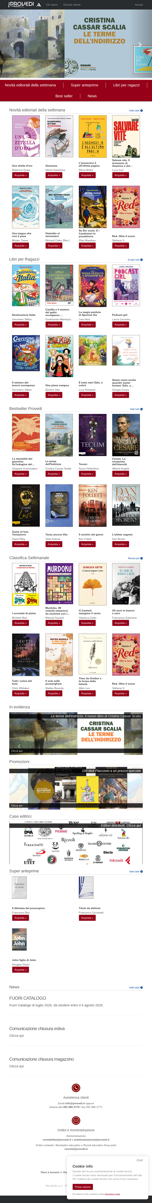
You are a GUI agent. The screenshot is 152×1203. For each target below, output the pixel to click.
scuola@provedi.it (76, 1148)
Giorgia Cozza (120, 389)
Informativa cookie (112, 1194)
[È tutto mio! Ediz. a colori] (93, 349)
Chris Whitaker (20, 688)
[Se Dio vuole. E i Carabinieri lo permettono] (93, 206)
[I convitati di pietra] (25, 584)
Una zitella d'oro (22, 165)
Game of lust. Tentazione (20, 533)
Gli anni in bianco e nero (123, 612)
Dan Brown (118, 538)
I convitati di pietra (24, 613)
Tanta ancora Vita (56, 534)
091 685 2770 (71, 1107)
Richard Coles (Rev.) (57, 240)
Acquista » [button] (20, 175)
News (92, 96)
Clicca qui (16, 1035)
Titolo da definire (89, 908)
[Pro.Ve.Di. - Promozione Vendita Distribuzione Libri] (24, 4)
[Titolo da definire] (86, 887)
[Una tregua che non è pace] (25, 206)
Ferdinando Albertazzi (58, 319)
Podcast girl (119, 315)
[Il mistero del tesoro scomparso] (26, 352)
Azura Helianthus (89, 468)
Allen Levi (84, 688)
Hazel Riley (18, 538)
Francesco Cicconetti (91, 912)
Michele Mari (19, 617)
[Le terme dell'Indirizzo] (59, 434)
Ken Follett (85, 538)
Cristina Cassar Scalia (58, 468)
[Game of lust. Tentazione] (26, 505)
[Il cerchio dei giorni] (93, 505)
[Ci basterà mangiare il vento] (93, 584)
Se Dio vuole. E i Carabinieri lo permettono (89, 233)
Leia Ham (84, 319)
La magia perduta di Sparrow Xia (90, 313)
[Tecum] (93, 434)
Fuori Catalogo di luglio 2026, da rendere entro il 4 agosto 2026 (56, 1005)
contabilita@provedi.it (57, 1139)
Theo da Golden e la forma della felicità (90, 681)
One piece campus (57, 385)
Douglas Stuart (20, 964)
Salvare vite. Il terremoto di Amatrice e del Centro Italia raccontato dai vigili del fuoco (121, 163)
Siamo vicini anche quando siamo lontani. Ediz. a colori (124, 383)
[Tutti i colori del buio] (25, 654)
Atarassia (51, 165)
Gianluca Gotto (87, 617)
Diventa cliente (72, 4)
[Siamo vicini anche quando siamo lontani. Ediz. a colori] (126, 350)
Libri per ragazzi (126, 85)
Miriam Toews (20, 240)
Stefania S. (118, 240)
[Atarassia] (59, 136)
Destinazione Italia (23, 315)
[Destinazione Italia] (26, 285)
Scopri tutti (133, 259)
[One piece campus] (59, 355)
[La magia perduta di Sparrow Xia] (93, 285)
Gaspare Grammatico (24, 468)
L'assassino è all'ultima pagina (89, 164)
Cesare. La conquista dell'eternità (119, 461)
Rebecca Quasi (21, 169)
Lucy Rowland (87, 389)
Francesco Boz (21, 912)
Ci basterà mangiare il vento (90, 612)
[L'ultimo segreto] (126, 504)
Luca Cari (117, 169)
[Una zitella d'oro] (26, 135)
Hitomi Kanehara (55, 169)
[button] (11, 43)
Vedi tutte (134, 110)
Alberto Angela (120, 468)
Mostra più (133, 558)
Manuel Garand (54, 617)
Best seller (64, 96)
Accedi (139, 4)
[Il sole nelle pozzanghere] (59, 654)
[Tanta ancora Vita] (59, 505)
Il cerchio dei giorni (91, 534)
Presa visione (83, 1186)
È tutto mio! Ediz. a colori (91, 384)
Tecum (83, 464)
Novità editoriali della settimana (30, 85)
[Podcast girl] (126, 285)
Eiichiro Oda (52, 389)
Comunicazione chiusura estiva (37, 1028)
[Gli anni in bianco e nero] (126, 583)
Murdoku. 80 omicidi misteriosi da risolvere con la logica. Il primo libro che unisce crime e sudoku (57, 611)
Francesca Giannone (124, 617)
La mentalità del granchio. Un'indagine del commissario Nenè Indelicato (23, 461)
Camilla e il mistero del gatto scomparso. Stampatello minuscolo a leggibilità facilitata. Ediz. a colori (57, 312)
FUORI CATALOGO (27, 998)
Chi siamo (52, 4)
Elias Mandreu (87, 240)
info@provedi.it (75, 1103)
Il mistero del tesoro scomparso (23, 384)
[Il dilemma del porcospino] (19, 887)
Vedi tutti (134, 409)
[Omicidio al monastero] (59, 206)
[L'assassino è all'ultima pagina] (93, 136)
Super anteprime (84, 85)
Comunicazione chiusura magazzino (41, 1059)
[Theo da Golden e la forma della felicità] (93, 653)
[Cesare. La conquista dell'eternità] (126, 434)
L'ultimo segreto (122, 534)
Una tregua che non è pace (21, 235)
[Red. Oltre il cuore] (126, 206)
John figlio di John (24, 960)
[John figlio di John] (19, 939)
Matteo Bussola (54, 688)
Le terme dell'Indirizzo (53, 463)
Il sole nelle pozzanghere (53, 682)
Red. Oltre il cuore (123, 236)
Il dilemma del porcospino (28, 908)
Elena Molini (86, 169)
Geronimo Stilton (22, 319)
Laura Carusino (121, 319)
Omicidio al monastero (52, 235)
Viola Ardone (52, 538)
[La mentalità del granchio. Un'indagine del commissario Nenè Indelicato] (26, 432)
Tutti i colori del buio (22, 682)
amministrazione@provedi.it (91, 1139)
